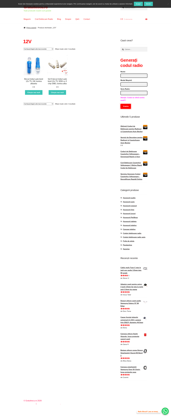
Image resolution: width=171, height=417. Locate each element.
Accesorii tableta (129, 221)
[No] (168, 4)
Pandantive (127, 245)
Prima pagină (31, 28)
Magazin (27, 19)
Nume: (123, 72)
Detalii (148, 4)
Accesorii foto (128, 210)
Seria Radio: (125, 89)
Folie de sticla (128, 241)
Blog (59, 19)
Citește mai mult (33, 92)
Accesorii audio (129, 198)
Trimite (126, 106)
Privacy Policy (29, 404)
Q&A (77, 19)
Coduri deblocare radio (132, 233)
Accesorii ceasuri (130, 206)
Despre (68, 19)
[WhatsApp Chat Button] (165, 411)
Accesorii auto (129, 202)
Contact (87, 19)
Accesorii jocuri (129, 213)
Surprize (126, 249)
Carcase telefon (129, 229)
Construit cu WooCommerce (48, 404)
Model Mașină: (126, 80)
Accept (138, 4)
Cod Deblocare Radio (44, 19)
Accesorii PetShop (130, 217)
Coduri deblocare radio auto (134, 237)
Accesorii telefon (130, 225)
